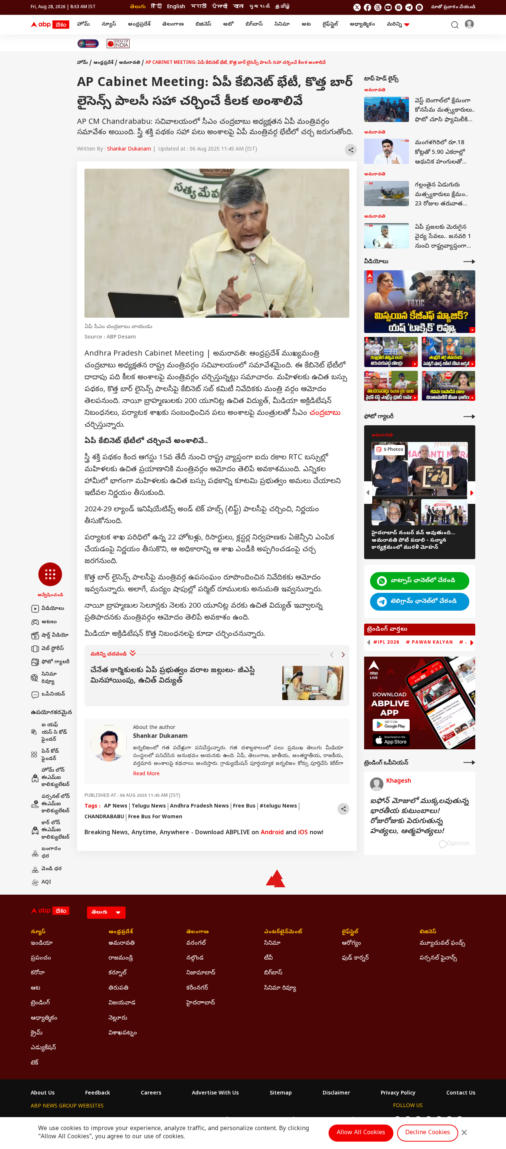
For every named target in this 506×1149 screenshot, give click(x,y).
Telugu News (149, 806)
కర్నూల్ (117, 973)
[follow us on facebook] (367, 7)
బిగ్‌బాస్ (254, 24)
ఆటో (228, 24)
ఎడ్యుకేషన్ (43, 1048)
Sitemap (281, 1093)
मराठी (198, 7)
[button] (50, 580)
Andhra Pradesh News (199, 806)
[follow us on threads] (377, 7)
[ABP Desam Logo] (50, 24)
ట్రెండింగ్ (40, 1003)
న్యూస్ (108, 24)
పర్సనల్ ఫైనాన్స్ (438, 958)
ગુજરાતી (259, 7)
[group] (216, 683)
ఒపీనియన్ (53, 694)
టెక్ (34, 1063)
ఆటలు (49, 622)
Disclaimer (336, 1093)
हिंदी (156, 7)
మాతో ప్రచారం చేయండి (453, 7)
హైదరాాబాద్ (200, 1003)
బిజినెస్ (203, 24)
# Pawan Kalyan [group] (429, 642)
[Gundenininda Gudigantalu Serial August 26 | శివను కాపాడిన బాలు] (448, 386)
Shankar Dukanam (129, 149)
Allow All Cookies (361, 1133)
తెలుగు (138, 7)
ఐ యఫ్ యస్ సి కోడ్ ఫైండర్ (54, 732)
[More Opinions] (469, 762)
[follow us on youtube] (388, 7)
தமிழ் (283, 7)
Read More (146, 774)
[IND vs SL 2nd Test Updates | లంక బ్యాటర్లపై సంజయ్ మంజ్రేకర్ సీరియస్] (391, 352)
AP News (115, 806)
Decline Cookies (427, 1133)
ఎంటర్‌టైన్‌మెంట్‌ (283, 932)
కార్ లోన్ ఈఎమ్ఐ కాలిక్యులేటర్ (55, 830)
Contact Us (460, 1093)
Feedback (97, 1093)
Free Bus (244, 806)
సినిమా (282, 24)
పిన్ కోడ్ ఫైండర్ (50, 755)
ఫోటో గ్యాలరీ (55, 662)
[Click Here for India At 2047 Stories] (88, 43)
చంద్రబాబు (324, 414)
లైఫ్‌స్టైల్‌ (330, 24)
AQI (46, 882)
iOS (303, 833)
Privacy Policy (398, 1093)
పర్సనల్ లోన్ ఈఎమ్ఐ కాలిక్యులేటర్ (55, 804)
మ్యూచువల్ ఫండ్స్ (442, 944)
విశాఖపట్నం (123, 1033)
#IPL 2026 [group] (386, 642)
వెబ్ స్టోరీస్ (52, 649)
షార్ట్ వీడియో (55, 635)
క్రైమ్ (37, 1033)
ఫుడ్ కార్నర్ (355, 958)
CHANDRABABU (104, 817)
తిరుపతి (119, 988)
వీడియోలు (52, 609)
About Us (42, 1093)
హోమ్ (83, 24)
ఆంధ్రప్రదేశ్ (139, 24)
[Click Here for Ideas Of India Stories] (118, 43)
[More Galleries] (469, 416)
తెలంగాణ (173, 24)
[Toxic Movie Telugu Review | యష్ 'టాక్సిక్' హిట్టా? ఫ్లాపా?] (419, 301)
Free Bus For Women (155, 817)
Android (272, 833)
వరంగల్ (196, 944)
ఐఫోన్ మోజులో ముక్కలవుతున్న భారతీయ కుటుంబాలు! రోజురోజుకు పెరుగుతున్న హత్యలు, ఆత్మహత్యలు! (419, 817)
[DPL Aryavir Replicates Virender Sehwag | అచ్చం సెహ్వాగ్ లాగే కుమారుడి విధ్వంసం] (448, 352)
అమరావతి (129, 63)
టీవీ (268, 958)
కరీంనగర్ (197, 988)
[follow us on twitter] (357, 7)
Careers (151, 1093)
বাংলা (238, 7)
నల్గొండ (195, 958)
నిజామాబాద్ (200, 973)
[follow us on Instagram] (398, 7)
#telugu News (278, 806)
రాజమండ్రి (121, 958)
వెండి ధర (51, 869)
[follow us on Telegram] (409, 7)
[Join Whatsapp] (419, 7)
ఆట (306, 24)
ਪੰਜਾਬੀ (219, 7)
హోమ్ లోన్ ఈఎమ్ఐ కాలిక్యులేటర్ (55, 778)
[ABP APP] (391, 725)
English (176, 7)
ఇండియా (42, 944)
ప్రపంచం (41, 958)
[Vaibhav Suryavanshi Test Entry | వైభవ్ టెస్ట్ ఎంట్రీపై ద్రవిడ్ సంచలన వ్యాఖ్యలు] (391, 386)
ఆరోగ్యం (351, 944)
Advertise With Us (215, 1093)
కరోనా (38, 973)
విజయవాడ (122, 1003)
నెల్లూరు (118, 1018)
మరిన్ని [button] (394, 24)
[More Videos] (469, 261)
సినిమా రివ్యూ (49, 678)
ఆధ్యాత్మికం (362, 24)
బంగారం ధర (51, 853)
